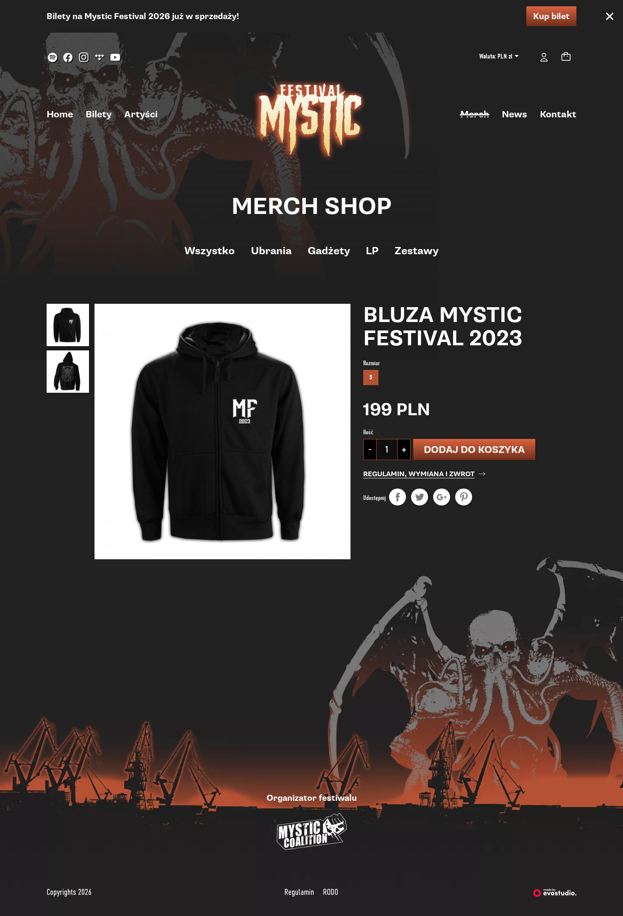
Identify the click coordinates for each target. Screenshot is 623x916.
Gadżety (329, 251)
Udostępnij (397, 497)
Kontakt (558, 114)
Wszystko (209, 251)
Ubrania (271, 251)
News (514, 114)
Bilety (98, 114)
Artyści (141, 114)
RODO (330, 892)
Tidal (100, 58)
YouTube (115, 58)
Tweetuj (419, 497)
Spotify (52, 58)
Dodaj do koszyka (474, 450)
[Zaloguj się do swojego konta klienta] (544, 56)
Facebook (68, 58)
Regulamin (299, 892)
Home (60, 114)
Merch (474, 114)
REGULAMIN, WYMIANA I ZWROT (419, 474)
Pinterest (463, 497)
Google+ (441, 497)
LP (372, 251)
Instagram (84, 58)
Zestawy (417, 251)
